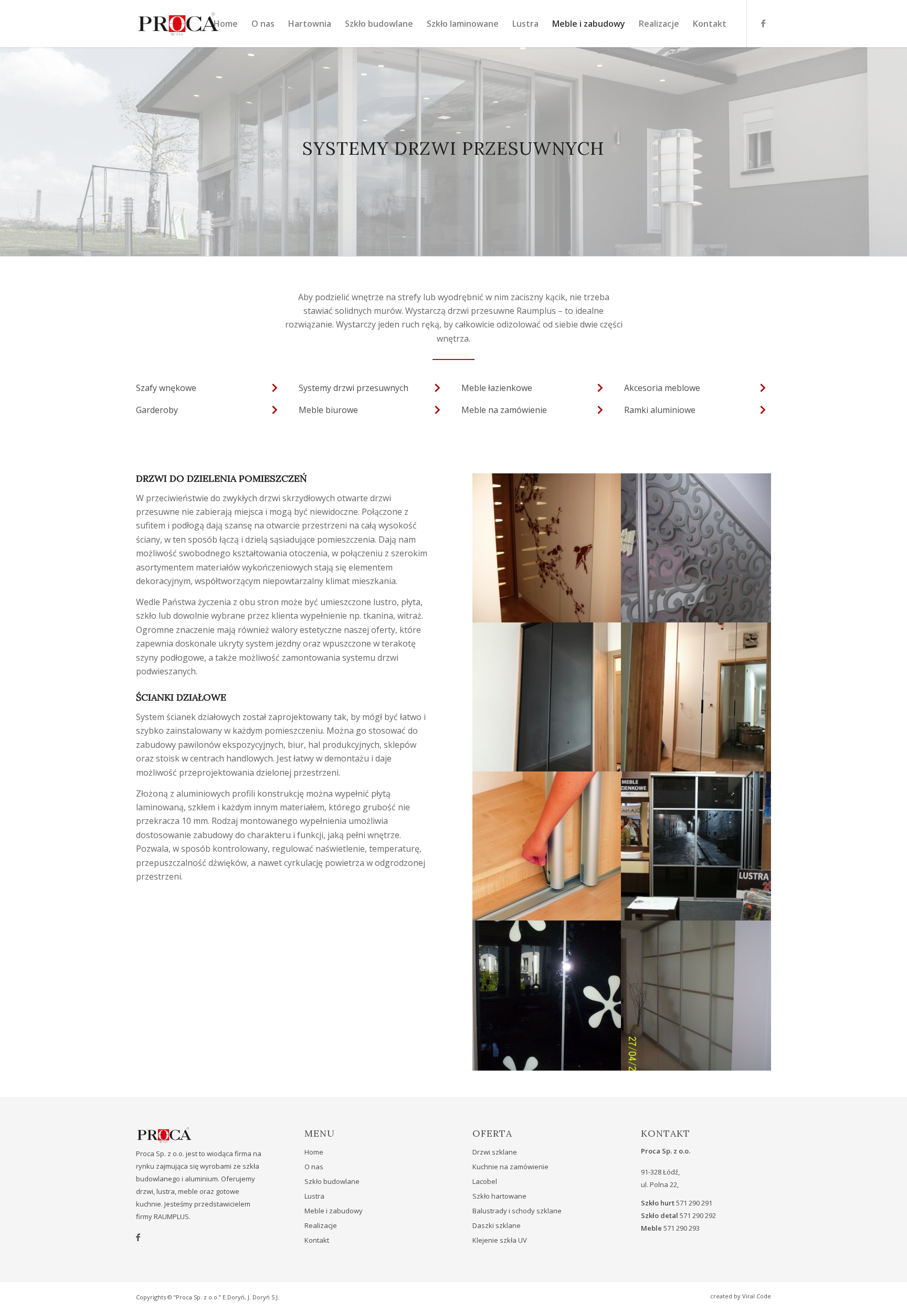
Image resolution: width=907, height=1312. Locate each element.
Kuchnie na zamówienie (510, 1166)
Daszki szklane (496, 1225)
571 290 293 (681, 1228)
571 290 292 (698, 1215)
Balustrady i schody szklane (517, 1210)
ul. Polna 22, (660, 1184)
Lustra (314, 1196)
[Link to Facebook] (763, 23)
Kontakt (316, 1240)
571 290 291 (694, 1203)
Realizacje (320, 1225)
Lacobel (484, 1181)
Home (313, 1152)
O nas (313, 1166)
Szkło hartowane (499, 1196)
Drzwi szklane (494, 1152)
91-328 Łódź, (660, 1172)
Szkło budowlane (332, 1181)
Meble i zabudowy (333, 1210)
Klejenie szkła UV (499, 1240)
